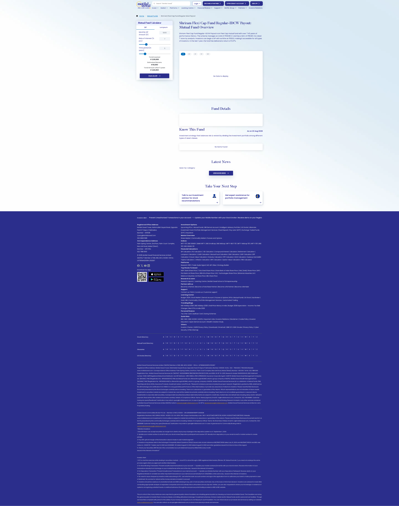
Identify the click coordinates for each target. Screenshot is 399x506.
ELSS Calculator (240, 257)
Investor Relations (222, 319)
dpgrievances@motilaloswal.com (216, 403)
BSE (182, 319)
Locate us (199, 292)
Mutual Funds (198, 227)
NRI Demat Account (211, 227)
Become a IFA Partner (226, 287)
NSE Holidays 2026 (187, 306)
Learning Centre (201, 281)
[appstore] (156, 274)
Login (196, 4)
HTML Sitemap (193, 330)
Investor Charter (187, 327)
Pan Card (188, 314)
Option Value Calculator (231, 260)
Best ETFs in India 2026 (197, 308)
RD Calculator (208, 252)
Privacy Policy (248, 327)
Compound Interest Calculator (226, 252)
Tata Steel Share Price (206, 271)
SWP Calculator (246, 254)
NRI (186, 300)
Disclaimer (234, 319)
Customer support (210, 292)
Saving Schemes (210, 314)
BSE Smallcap (211, 244)
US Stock (248, 297)
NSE (186, 319)
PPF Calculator (228, 257)
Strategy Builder (223, 265)
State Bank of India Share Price (227, 271)
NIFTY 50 (184, 244)
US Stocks (244, 227)
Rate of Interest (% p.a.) (146, 39)
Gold (182, 300)
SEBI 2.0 (229, 327)
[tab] (183, 54)
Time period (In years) (145, 49)
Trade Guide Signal (199, 265)
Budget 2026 (185, 297)
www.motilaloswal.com (145, 502)
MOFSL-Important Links (206, 319)
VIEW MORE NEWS (219, 173)
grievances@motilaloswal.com (187, 403)
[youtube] (145, 266)
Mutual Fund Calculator (219, 254)
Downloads (213, 327)
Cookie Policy (244, 319)
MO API (209, 265)
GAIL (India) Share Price (247, 271)
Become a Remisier (242, 287)
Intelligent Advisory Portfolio (230, 227)
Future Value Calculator (198, 257)
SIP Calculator (186, 252)
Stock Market (196, 297)
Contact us (185, 292)
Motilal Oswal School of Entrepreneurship (222, 281)
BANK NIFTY (201, 244)
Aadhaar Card (198, 314)
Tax (182, 314)
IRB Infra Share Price (207, 273)
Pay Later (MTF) (235, 230)
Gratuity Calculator (215, 257)
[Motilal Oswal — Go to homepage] (143, 5)
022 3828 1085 (142, 238)
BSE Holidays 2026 (201, 306)
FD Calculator (197, 252)
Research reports (187, 281)
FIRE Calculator (246, 260)
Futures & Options (221, 297)
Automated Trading (230, 300)
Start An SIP (152, 76)
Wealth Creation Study (215, 322)
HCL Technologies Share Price (226, 273)
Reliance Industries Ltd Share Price (193, 276)
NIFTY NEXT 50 (231, 244)
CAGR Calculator (203, 254)
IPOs (230, 297)
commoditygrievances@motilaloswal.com (151, 426)
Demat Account (208, 297)
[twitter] (141, 266)
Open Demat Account (235, 3)
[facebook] (138, 266)
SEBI (189, 319)
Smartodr (221, 327)
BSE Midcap (221, 244)
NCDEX (194, 319)
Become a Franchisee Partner (206, 287)
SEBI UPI (255, 3)
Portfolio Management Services (206, 230)
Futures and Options (214, 238)
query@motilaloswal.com (146, 235)
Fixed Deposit (223, 230)
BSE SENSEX (192, 244)
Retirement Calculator (246, 252)
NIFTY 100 (254, 244)
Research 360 (186, 265)
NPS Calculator (216, 260)
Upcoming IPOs (186, 227)
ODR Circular (237, 327)
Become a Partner (211, 3)
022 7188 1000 (142, 252)
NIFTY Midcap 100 (244, 244)
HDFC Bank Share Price (189, 271)
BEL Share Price (212, 276)
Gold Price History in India (218, 306)
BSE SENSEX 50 (189, 246)
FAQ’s (192, 292)
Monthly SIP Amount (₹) (143, 33)
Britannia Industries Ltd (246, 273)
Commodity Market (199, 238)
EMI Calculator (234, 254)
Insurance (189, 233)
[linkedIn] (148, 266)
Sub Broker (256, 297)
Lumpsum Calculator (188, 254)
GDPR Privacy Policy (201, 327)
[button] (154, 3)
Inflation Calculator (202, 260)
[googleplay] (156, 279)
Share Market (185, 238)
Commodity (193, 300)
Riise (214, 265)
